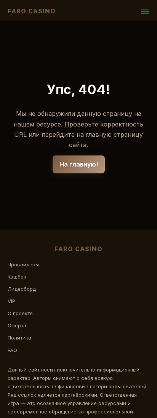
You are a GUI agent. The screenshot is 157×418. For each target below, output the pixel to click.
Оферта (17, 325)
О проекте (20, 313)
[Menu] (145, 11)
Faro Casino (32, 11)
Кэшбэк (17, 277)
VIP (11, 301)
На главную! (78, 164)
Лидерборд (22, 289)
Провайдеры (23, 264)
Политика (19, 338)
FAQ (12, 350)
